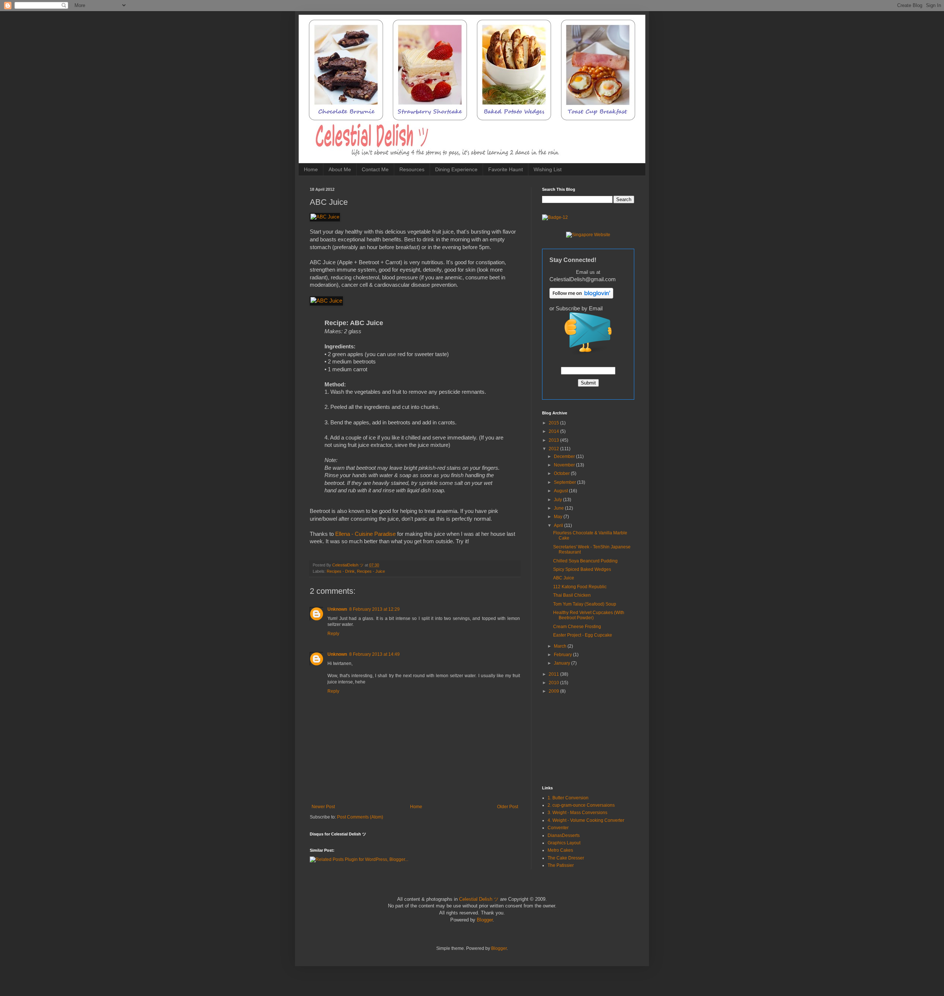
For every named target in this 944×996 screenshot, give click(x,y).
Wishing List (548, 169)
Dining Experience (456, 169)
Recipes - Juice (371, 571)
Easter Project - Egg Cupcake (582, 635)
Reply (333, 633)
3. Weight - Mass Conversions (577, 812)
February (563, 654)
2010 (554, 682)
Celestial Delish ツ (479, 899)
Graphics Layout (564, 842)
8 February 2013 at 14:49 (374, 654)
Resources (411, 169)
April (559, 525)
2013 (554, 440)
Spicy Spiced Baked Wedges (582, 569)
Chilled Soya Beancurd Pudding (585, 561)
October (562, 473)
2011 (554, 674)
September (565, 482)
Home (311, 169)
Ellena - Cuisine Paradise (365, 534)
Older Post (507, 806)
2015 (554, 422)
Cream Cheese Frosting (577, 626)
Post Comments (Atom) (360, 817)
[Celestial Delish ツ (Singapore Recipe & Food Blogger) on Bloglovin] (581, 297)
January (562, 663)
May (558, 516)
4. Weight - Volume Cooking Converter (586, 820)
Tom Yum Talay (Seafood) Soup (584, 604)
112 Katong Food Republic (580, 586)
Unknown (337, 609)
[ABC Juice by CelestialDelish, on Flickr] (325, 217)
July (558, 499)
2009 (554, 691)
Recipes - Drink (341, 571)
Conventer (558, 827)
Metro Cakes (560, 850)
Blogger (485, 920)
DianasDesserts (564, 835)
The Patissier (561, 865)
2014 (554, 431)
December (565, 456)
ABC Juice (563, 577)
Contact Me (375, 169)
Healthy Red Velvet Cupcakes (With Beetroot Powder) (588, 615)
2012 (554, 448)
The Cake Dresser (566, 858)
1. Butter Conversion (568, 797)
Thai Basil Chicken (572, 595)
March (561, 646)
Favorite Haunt (505, 169)
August (561, 490)
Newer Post (323, 806)
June (559, 508)
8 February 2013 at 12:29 (374, 609)
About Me (340, 169)
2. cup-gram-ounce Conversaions (581, 805)
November (565, 465)
